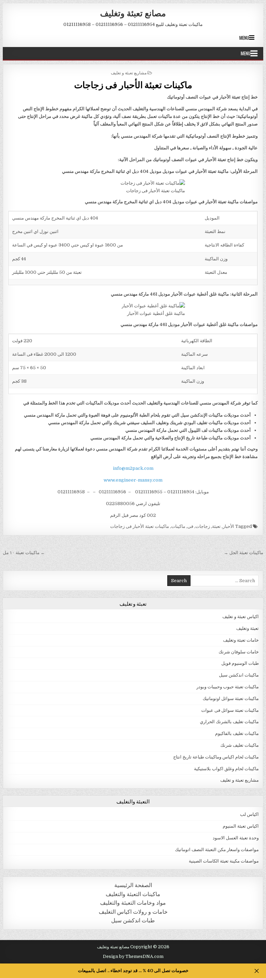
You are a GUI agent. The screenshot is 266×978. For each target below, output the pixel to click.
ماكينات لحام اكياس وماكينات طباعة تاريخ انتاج (216, 757)
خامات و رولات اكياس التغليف (133, 912)
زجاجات (202, 526)
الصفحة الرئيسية (133, 885)
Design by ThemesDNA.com (133, 956)
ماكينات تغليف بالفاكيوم (237, 733)
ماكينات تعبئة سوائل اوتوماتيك (231, 698)
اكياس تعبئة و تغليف (240, 616)
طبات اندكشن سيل (133, 920)
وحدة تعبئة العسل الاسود (236, 837)
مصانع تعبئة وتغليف (133, 12)
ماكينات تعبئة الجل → (243, 552)
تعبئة (216, 526)
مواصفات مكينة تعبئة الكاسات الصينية (224, 861)
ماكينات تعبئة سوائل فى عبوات (230, 710)
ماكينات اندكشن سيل (239, 675)
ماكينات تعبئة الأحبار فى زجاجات (133, 84)
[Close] (256, 971)
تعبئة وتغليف (247, 628)
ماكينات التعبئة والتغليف (133, 894)
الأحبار (228, 526)
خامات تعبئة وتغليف (241, 640)
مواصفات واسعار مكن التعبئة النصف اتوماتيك (217, 849)
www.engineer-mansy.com (133, 480)
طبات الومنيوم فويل (240, 663)
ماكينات (178, 526)
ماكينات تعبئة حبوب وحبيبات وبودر (227, 686)
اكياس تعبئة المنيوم (241, 826)
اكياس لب (249, 814)
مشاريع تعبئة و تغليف (129, 72)
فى (190, 526)
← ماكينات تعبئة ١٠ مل (24, 552)
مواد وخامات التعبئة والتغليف (133, 903)
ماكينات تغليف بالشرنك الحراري (229, 721)
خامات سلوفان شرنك (239, 651)
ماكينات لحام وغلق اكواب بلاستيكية (226, 768)
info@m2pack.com (133, 468)
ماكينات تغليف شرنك (239, 745)
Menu (244, 37)
